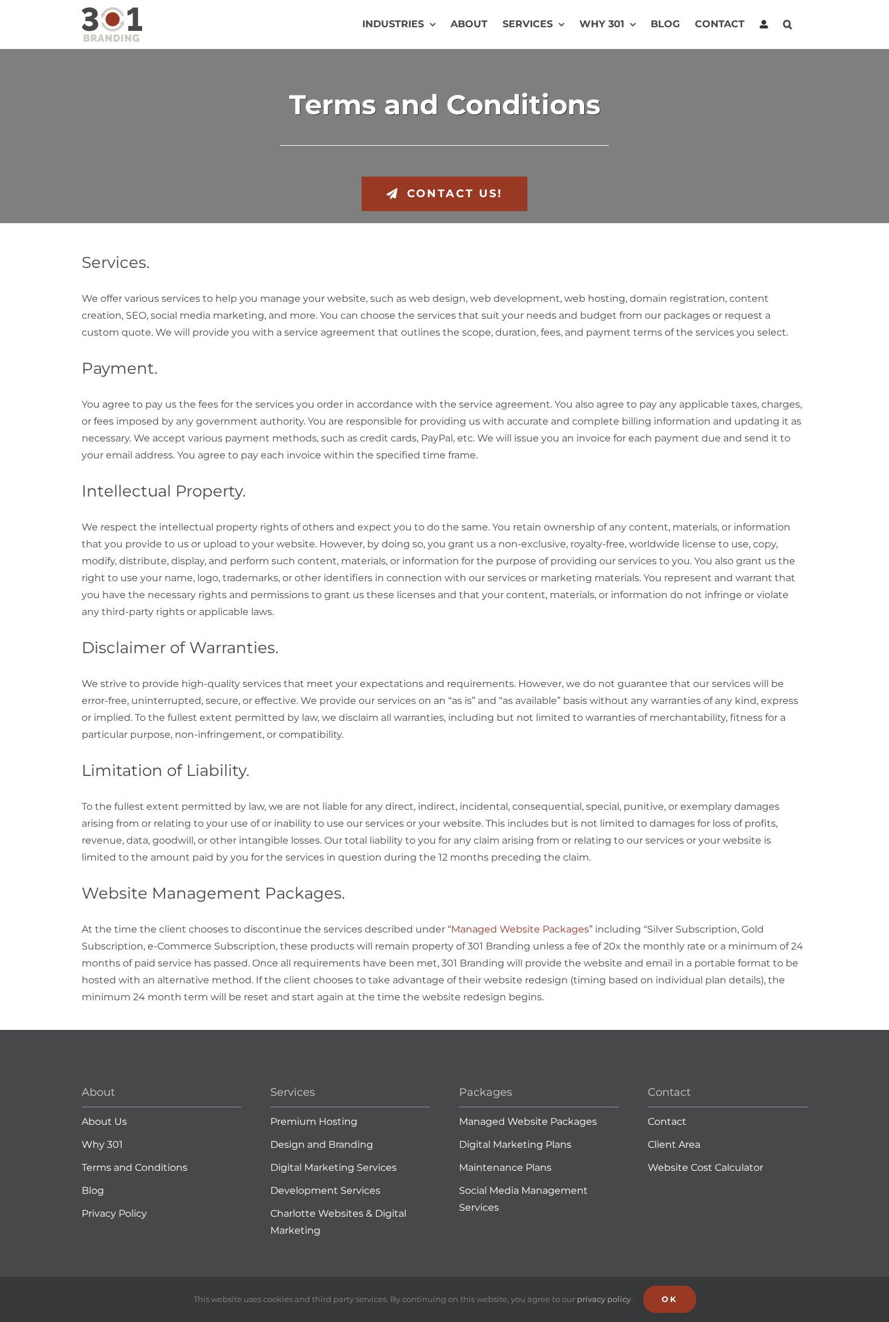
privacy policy (605, 1299)
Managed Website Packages (520, 929)
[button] (787, 24)
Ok (670, 1299)
